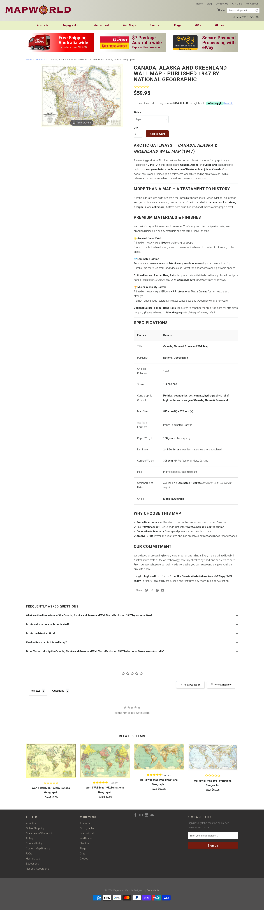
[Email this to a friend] (161, 590)
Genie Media (153, 890)
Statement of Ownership (39, 833)
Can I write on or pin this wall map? (46, 642)
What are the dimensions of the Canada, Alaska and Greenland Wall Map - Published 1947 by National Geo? (89, 615)
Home (199, 3)
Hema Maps (33, 858)
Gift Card (237, 3)
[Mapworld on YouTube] (141, 815)
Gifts (198, 25)
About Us (31, 823)
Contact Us (222, 3)
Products (40, 59)
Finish (137, 112)
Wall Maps (129, 25)
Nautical (155, 25)
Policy (29, 838)
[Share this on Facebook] (151, 590)
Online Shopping (35, 828)
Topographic (70, 25)
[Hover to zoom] (82, 95)
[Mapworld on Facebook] (135, 815)
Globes (219, 25)
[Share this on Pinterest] (156, 590)
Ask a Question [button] (192, 684)
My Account (252, 3)
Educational (33, 863)
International (101, 25)
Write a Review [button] (222, 684)
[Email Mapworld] (152, 815)
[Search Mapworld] (257, 10)
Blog (209, 3)
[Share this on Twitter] (145, 590)
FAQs (29, 853)
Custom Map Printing (38, 848)
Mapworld (118, 890)
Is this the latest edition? (40, 633)
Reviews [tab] (35, 690)
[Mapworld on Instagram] (146, 815)
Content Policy (34, 843)
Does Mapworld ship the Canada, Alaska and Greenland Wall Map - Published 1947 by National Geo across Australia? (95, 651)
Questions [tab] (58, 690)
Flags (177, 25)
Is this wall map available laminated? (47, 624)
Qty (136, 127)
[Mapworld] (38, 9)
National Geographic (37, 868)
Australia (43, 25)
